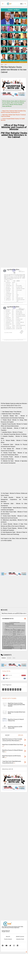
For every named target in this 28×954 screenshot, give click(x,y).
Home (2, 64)
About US (8, 936)
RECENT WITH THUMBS (9, 698)
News (6, 64)
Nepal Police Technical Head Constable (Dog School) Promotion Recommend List (13, 111)
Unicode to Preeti (20, 939)
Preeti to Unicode (8, 939)
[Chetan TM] (9, 4)
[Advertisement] (14, 205)
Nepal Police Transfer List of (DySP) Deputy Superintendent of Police (13, 631)
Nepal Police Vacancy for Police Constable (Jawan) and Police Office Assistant (16, 705)
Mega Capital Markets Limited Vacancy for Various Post (11, 645)
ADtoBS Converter (20, 936)
